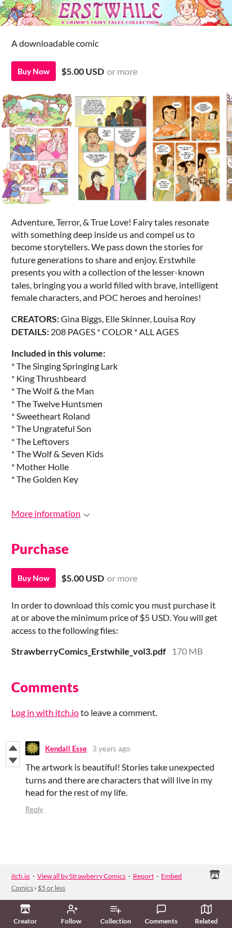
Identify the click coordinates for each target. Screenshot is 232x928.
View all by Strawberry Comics (81, 876)
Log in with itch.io (45, 712)
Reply (34, 809)
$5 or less (51, 888)
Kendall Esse (66, 748)
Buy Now (33, 71)
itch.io (20, 876)
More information (46, 513)
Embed (171, 876)
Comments (161, 921)
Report (143, 876)
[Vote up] (12, 748)
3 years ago (111, 748)
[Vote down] (12, 760)
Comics (22, 888)
